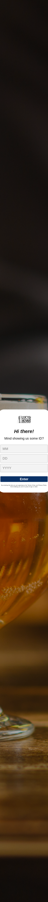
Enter (24, 479)
